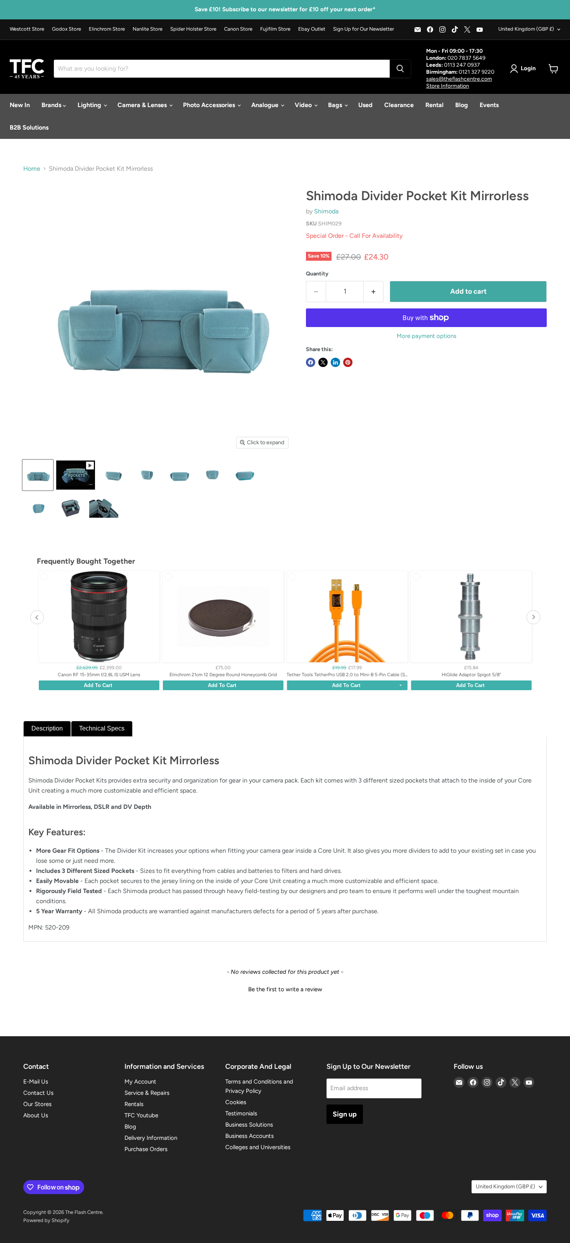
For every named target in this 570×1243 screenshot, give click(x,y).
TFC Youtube (141, 1115)
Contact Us (38, 1092)
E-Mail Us (35, 1081)
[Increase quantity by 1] (373, 291)
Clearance (399, 105)
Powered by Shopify (46, 1220)
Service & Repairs (146, 1092)
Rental (434, 105)
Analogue (265, 105)
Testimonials (241, 1113)
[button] (285, 988)
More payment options (426, 336)
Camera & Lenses (142, 105)
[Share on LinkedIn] (335, 362)
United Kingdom (526, 29)
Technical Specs (101, 728)
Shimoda (326, 211)
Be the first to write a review (285, 989)
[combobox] (222, 69)
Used (365, 105)
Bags (336, 105)
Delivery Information (150, 1137)
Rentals (133, 1104)
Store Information (447, 86)
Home (31, 168)
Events (489, 105)
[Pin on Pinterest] (347, 362)
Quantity (317, 274)
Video (304, 105)
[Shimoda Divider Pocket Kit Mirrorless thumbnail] (37, 475)
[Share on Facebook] (310, 362)
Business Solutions (249, 1124)
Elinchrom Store (107, 29)
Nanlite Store (147, 29)
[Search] (400, 69)
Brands (52, 105)
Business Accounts (249, 1135)
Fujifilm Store (275, 29)
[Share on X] (323, 362)
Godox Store (66, 29)
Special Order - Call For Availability (354, 235)
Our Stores (37, 1104)
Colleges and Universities (257, 1147)
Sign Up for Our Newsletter (363, 29)
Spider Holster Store (193, 29)
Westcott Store (27, 29)
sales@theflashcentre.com (459, 79)
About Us (35, 1115)
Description (47, 728)
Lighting (90, 105)
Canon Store (238, 29)
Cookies (235, 1102)
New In (20, 105)
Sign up (345, 1114)
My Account (140, 1081)
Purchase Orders (146, 1149)
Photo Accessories (210, 105)
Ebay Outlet (311, 29)
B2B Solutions (29, 127)
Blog (461, 105)
